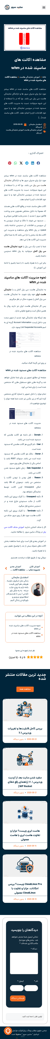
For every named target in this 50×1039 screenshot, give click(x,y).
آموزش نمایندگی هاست (30, 77)
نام (36, 981)
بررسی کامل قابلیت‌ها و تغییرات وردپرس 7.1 (25, 731)
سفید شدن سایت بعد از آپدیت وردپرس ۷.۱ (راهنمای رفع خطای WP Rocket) (25, 782)
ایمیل (20, 981)
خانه (44, 77)
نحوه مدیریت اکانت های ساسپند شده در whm (25, 627)
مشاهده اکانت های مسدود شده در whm (25, 635)
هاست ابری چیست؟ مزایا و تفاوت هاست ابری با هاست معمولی (25, 835)
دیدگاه (34, 949)
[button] (44, 7)
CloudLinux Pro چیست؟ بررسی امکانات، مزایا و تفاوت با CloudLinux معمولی (25, 888)
